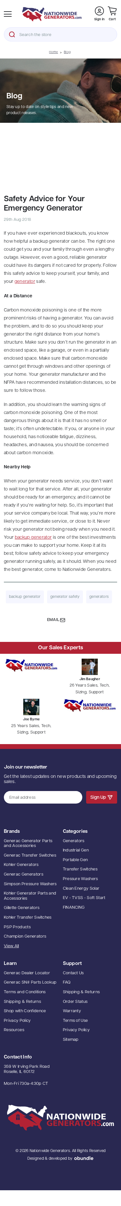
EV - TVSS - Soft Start (84, 898)
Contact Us (73, 973)
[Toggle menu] (8, 14)
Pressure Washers (80, 879)
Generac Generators (23, 874)
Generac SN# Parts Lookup (30, 982)
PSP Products (17, 927)
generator (25, 281)
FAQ (67, 982)
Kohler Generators (21, 865)
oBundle (84, 1158)
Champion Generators (25, 936)
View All (11, 946)
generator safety (65, 597)
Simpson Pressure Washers (30, 884)
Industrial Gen (76, 850)
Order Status (75, 1002)
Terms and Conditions (25, 992)
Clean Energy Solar (81, 889)
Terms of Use (75, 1021)
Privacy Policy (17, 1021)
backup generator (33, 537)
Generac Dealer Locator (27, 973)
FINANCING (74, 907)
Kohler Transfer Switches (28, 917)
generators (99, 597)
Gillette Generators (21, 908)
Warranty (72, 1011)
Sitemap (71, 1040)
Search (12, 34)
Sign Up (98, 797)
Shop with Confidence (25, 1011)
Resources (14, 1030)
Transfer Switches (80, 869)
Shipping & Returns (22, 1002)
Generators (74, 841)
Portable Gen (75, 860)
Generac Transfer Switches (30, 855)
